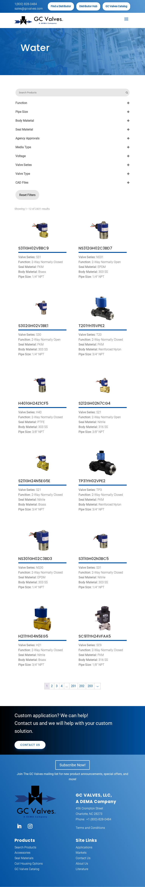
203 (90, 686)
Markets (81, 852)
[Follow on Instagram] (30, 826)
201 (73, 686)
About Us (82, 863)
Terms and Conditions (90, 828)
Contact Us (30, 745)
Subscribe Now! (72, 765)
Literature (82, 869)
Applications (84, 847)
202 (81, 686)
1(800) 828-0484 (26, 4)
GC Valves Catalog (116, 6)
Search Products (25, 847)
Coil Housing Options (29, 863)
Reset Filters (27, 195)
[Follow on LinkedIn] (19, 826)
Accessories (22, 852)
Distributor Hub (88, 6)
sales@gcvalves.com (29, 8)
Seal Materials (24, 858)
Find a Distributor (61, 6)
